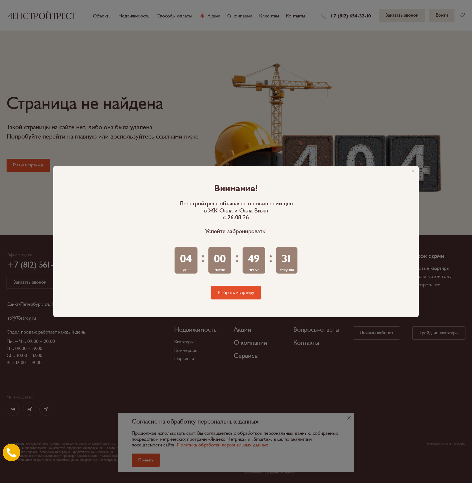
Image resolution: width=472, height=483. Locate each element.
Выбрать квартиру (236, 292)
